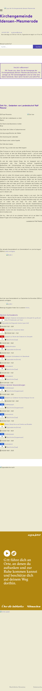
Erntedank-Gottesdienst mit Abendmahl (17, 356)
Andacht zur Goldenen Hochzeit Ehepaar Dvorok (19, 398)
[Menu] (1, 10)
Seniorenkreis (9, 414)
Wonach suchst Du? (6, 44)
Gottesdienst (9, 366)
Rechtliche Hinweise (17, 686)
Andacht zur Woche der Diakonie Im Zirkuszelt (18, 336)
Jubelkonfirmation (10, 346)
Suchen (38, 46)
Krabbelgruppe (9, 388)
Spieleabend (9, 444)
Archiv (27, 308)
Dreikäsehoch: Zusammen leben (14, 330)
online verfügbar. (10, 251)
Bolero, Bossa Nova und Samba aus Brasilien (18, 424)
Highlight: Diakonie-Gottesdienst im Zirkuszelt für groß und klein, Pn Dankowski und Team (23, 319)
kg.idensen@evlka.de (16, 32)
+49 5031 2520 (5, 32)
